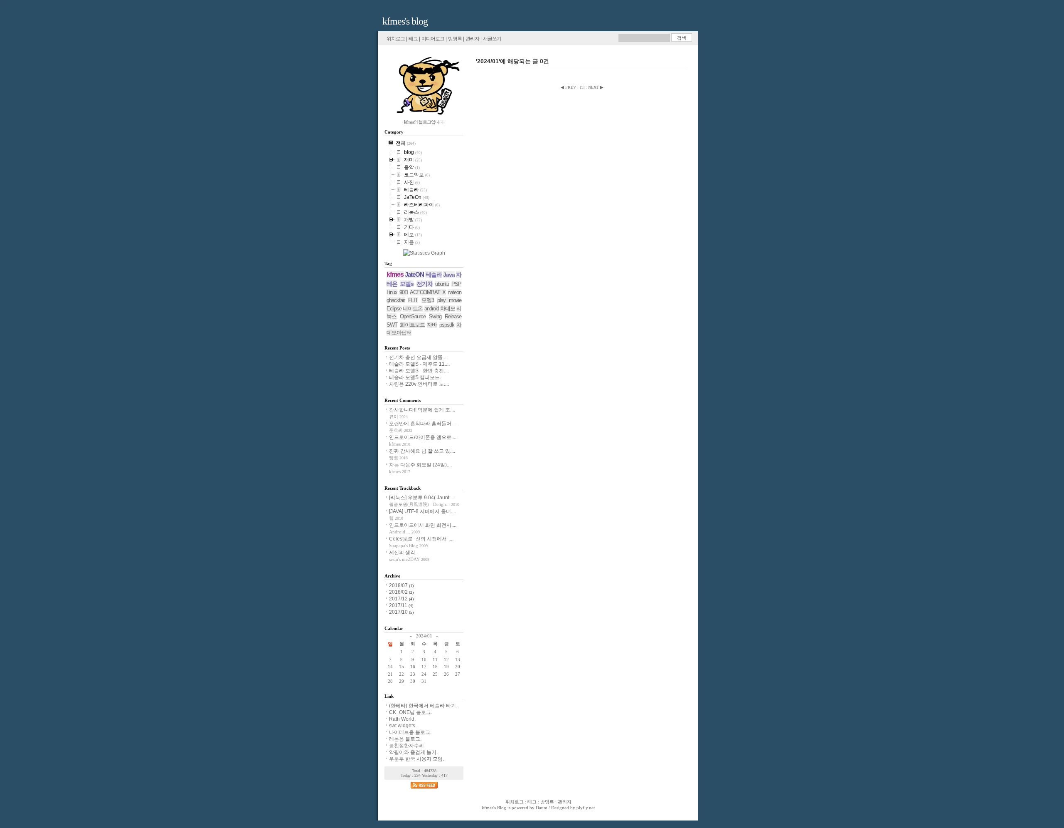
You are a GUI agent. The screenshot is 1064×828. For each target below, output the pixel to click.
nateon (454, 292)
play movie (449, 300)
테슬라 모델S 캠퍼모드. (415, 377)
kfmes (395, 274)
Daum (541, 807)
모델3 (427, 300)
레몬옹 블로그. (405, 739)
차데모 (447, 308)
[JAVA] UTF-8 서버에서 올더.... (422, 511)
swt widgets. (402, 726)
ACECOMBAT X (428, 292)
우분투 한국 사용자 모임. (416, 759)
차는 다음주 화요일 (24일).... (420, 465)
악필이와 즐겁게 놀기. (413, 752)
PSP (456, 284)
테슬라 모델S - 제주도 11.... (419, 364)
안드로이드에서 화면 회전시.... (422, 525)
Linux (392, 292)
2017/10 (399, 612)
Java (449, 274)
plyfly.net (585, 807)
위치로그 (396, 39)
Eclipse (394, 308)
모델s (407, 283)
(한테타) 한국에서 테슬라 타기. (423, 706)
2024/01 (424, 635)
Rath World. (402, 719)
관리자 (472, 39)
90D (403, 292)
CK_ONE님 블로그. (410, 712)
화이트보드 (412, 325)
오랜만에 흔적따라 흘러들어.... (422, 423)
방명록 (455, 39)
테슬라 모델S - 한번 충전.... (419, 371)
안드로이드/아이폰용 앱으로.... (422, 437)
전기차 (424, 283)
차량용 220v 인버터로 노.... (419, 384)
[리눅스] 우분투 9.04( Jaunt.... (421, 498)
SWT (392, 325)
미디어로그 (432, 39)
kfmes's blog (405, 21)
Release (453, 316)
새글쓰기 (492, 39)
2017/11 (399, 605)
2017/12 (399, 599)
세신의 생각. (402, 552)
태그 (413, 39)
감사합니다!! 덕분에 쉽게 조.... (422, 410)
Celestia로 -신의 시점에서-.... (421, 539)
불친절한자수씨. (407, 746)
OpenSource (413, 316)
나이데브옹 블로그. (410, 732)
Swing (435, 316)
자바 (432, 325)
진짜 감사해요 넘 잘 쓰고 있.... (422, 451)
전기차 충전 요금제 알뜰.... (418, 357)
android (431, 308)
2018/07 (399, 585)
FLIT (413, 300)
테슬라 (434, 274)
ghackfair (396, 300)
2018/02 (399, 592)
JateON (414, 274)
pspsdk (446, 325)
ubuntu (442, 284)
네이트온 (413, 308)
